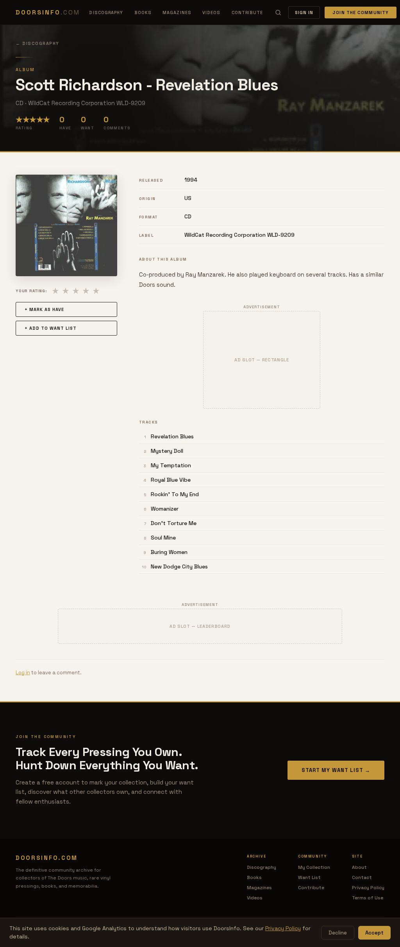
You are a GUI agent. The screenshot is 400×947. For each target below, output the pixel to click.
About (359, 867)
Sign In (304, 12)
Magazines (176, 12)
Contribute (247, 12)
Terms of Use (367, 898)
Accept (374, 932)
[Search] (278, 12)
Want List (309, 877)
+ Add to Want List (51, 328)
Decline (338, 932)
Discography (106, 12)
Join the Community (360, 12)
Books (143, 12)
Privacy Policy (368, 887)
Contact (362, 877)
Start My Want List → (336, 770)
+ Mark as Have (44, 309)
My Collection (314, 867)
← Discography (37, 43)
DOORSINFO (48, 12)
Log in (23, 672)
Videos (211, 12)
